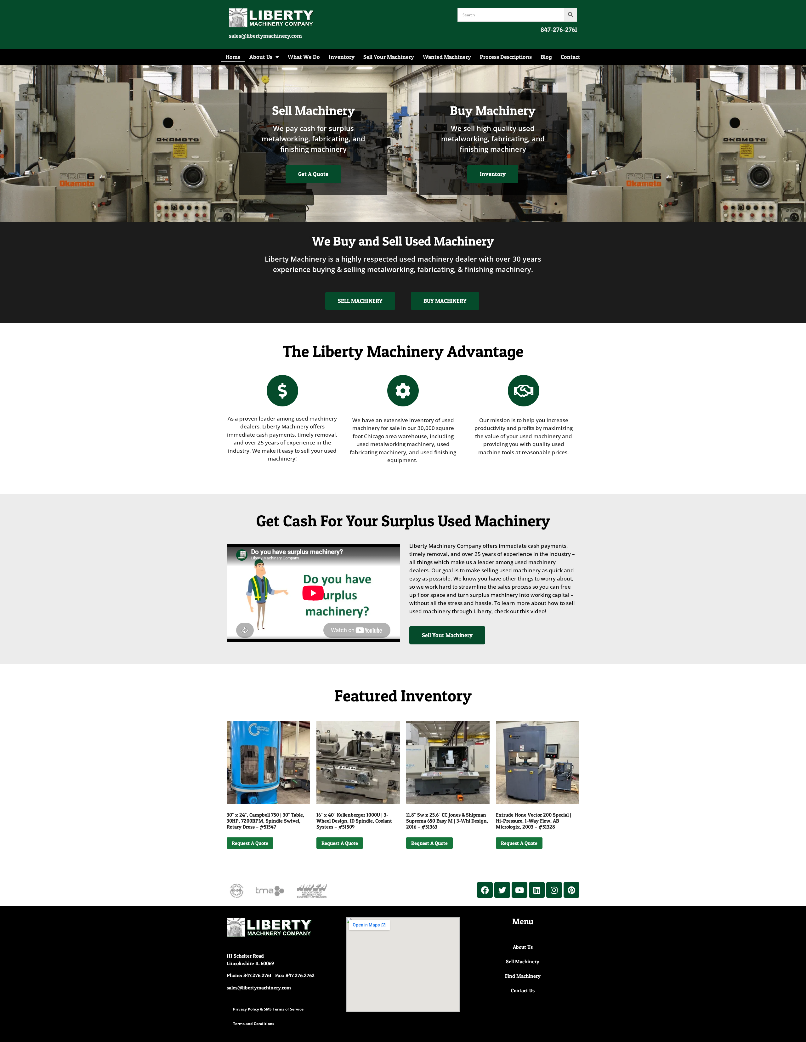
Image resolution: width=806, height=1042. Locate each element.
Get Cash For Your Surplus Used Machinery (403, 520)
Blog (546, 57)
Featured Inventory (403, 695)
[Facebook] (485, 890)
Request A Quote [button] (250, 843)
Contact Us (523, 990)
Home (233, 57)
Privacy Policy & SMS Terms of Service (268, 1009)
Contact (570, 57)
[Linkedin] (537, 890)
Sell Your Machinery (388, 57)
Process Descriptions (506, 57)
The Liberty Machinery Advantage (403, 351)
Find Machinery (523, 976)
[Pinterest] (571, 890)
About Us (260, 57)
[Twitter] (502, 890)
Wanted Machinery (447, 57)
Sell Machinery (522, 961)
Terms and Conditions (253, 1023)
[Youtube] (519, 890)
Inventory (342, 57)
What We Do (304, 57)
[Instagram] (554, 890)
